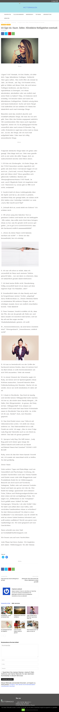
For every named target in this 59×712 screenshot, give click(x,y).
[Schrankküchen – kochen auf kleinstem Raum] (6, 610)
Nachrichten (7, 14)
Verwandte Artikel (5, 603)
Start (2, 22)
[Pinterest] (9, 33)
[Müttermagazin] (29, 8)
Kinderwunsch (29, 14)
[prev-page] (2, 636)
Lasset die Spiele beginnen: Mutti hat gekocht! (18, 631)
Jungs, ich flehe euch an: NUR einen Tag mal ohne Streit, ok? (32, 617)
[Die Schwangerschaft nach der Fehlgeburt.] (6, 624)
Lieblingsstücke (47, 14)
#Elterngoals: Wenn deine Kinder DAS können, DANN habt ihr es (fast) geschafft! (30, 580)
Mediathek (6, 18)
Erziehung (13, 22)
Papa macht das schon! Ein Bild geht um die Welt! (10, 579)
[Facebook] (2, 33)
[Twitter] (6, 33)
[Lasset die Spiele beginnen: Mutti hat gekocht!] (19, 624)
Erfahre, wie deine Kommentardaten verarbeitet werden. (18, 685)
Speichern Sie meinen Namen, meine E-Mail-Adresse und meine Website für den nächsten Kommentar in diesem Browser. (17, 674)
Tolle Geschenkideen (18, 14)
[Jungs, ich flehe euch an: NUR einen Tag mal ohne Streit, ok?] (32, 610)
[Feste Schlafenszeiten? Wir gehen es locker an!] (32, 624)
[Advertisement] (20, 69)
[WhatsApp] (13, 33)
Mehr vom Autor (16, 603)
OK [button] (23, 709)
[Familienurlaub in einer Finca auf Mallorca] (19, 610)
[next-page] (4, 636)
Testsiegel (38, 14)
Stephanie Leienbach (17, 589)
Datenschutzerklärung (31, 710)
